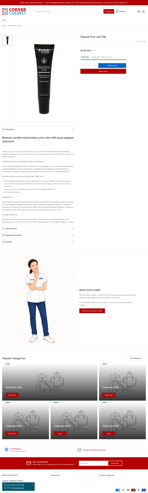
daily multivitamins (18, 488)
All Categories (135, 358)
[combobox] (74, 11)
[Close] (32, 484)
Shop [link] (60, 434)
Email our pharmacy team (92, 311)
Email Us (123, 11)
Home (4, 20)
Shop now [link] (12, 395)
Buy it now (103, 71)
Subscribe (115, 463)
